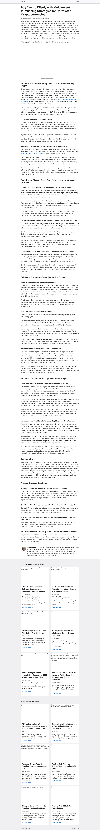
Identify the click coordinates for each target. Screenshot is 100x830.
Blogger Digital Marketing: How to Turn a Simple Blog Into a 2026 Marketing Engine (64, 726)
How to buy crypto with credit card (33, 154)
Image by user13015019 (47, 78)
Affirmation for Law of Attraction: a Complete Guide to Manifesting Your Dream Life (34, 726)
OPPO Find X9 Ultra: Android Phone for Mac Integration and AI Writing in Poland (64, 589)
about (77, 1)
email (78, 828)
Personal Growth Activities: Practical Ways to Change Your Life (34, 766)
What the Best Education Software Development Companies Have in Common (33, 589)
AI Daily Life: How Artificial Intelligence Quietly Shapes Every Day (63, 633)
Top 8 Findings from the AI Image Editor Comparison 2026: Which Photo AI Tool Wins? (35, 675)
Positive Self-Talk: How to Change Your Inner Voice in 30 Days (64, 766)
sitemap (73, 828)
